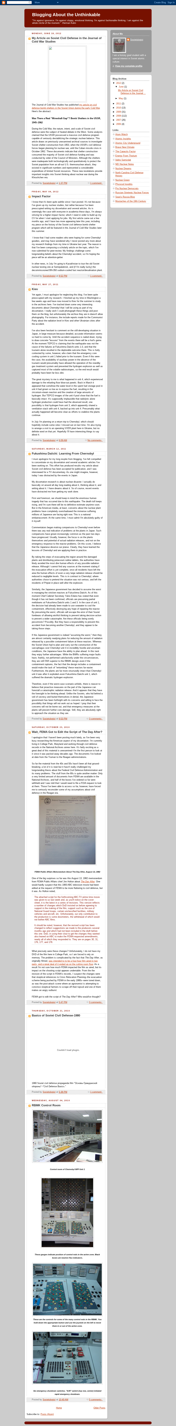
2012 (119, 83)
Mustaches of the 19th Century (130, 201)
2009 (119, 112)
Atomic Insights (123, 139)
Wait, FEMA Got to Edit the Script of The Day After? (67, 732)
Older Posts (99, 1408)
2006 (119, 124)
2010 (119, 108)
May (121, 98)
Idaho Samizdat (123, 160)
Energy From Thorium (126, 156)
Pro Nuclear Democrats (127, 188)
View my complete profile (128, 66)
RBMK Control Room (46, 1105)
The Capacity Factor (125, 151)
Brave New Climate (124, 147)
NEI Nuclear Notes (124, 164)
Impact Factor (41, 196)
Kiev (35, 289)
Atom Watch (121, 134)
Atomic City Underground (127, 143)
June (121, 87)
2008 (119, 116)
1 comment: (96, 183)
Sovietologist (136, 40)
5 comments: (96, 1399)
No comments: (95, 440)
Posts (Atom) (47, 1414)
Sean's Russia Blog (125, 197)
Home (59, 1408)
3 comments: (96, 719)
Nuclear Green (122, 180)
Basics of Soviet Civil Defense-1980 (56, 1015)
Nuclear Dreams (123, 168)
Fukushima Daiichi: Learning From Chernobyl (63, 453)
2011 (119, 103)
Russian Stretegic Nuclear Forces (132, 192)
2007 (119, 120)
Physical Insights (124, 184)
